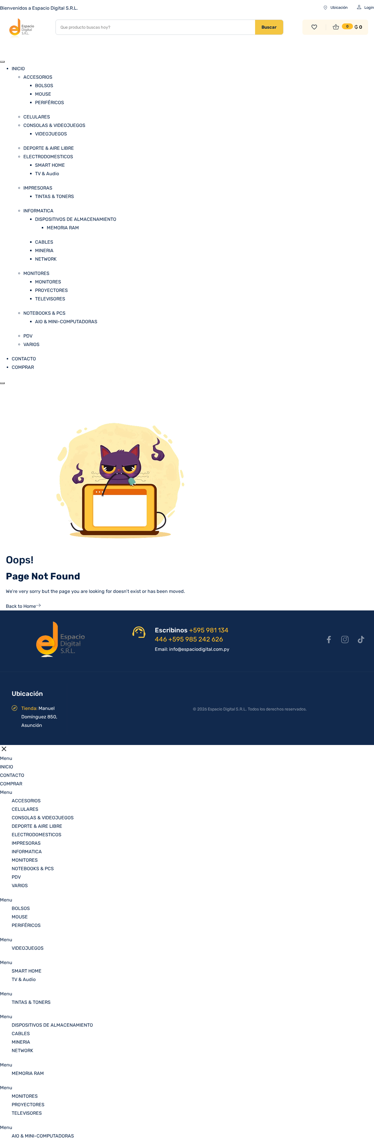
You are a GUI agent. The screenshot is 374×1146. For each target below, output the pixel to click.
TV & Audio (47, 173)
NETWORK (46, 259)
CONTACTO (24, 359)
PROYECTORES (51, 290)
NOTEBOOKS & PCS (44, 313)
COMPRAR (23, 367)
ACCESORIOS (37, 77)
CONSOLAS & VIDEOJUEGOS (54, 125)
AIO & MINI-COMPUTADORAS (66, 321)
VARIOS (31, 344)
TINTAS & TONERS (54, 196)
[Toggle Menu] (2, 62)
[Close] (2, 383)
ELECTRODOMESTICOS (48, 156)
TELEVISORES (50, 299)
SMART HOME (50, 165)
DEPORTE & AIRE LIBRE (48, 148)
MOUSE (43, 94)
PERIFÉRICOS (49, 102)
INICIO (18, 68)
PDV (27, 336)
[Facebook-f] (328, 639)
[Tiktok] (361, 639)
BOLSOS (44, 85)
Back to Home (21, 606)
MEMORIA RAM (63, 227)
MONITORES (36, 273)
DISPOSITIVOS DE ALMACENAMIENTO (75, 219)
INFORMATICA (38, 211)
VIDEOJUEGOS (51, 134)
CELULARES (36, 117)
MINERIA (44, 250)
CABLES (44, 242)
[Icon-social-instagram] (344, 639)
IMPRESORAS (37, 188)
